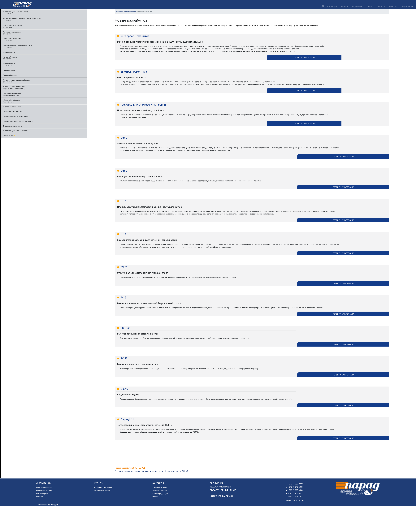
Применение (357, 6)
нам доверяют (42, 493)
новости (39, 497)
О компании (332, 6)
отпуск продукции (160, 493)
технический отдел (160, 490)
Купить (369, 6)
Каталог (344, 6)
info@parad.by (298, 500)
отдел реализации (159, 487)
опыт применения (44, 487)
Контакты (381, 6)
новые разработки (44, 490)
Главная (120, 11)
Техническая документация (400, 6)
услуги (155, 497)
